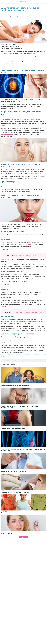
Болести (3, 404)
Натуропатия (4, 511)
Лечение (3, 470)
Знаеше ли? (3, 447)
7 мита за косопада (7, 533)
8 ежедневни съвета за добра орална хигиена (15, 385)
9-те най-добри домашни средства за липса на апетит (18, 513)
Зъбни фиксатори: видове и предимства (13, 471)
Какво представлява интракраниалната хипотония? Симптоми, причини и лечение (21, 406)
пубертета (32, 53)
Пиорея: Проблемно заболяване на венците (15, 492)
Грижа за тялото (5, 384)
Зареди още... (23, 537)
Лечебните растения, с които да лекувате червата (27, 255)
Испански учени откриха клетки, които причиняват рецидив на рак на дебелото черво (23, 449)
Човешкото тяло (5, 427)
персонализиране (6, 134)
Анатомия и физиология (6, 532)
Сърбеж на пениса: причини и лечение (13, 428)
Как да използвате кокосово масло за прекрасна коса (29, 312)
